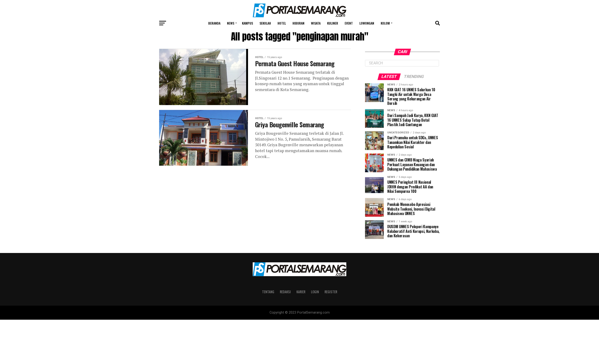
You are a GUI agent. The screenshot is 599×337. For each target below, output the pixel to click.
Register (331, 291)
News (230, 23)
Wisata (316, 23)
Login (315, 291)
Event (349, 23)
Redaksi (285, 291)
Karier (300, 291)
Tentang (268, 291)
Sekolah (265, 23)
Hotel (282, 23)
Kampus (247, 23)
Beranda (214, 23)
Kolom (385, 23)
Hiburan (298, 23)
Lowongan (366, 23)
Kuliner (332, 23)
